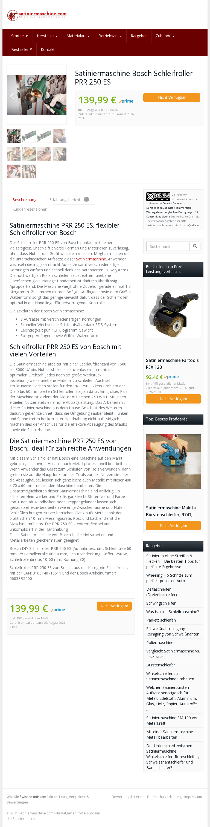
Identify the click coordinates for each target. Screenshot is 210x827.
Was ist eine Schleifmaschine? (172, 611)
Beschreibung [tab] (24, 199)
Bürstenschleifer (160, 665)
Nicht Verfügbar (172, 97)
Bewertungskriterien (128, 796)
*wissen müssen (32, 796)
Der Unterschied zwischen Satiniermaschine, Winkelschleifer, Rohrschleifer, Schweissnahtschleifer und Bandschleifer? (172, 756)
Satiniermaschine (91, 259)
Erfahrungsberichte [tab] (68, 199)
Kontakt (48, 49)
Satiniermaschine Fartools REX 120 (172, 364)
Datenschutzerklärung (164, 796)
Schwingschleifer (161, 603)
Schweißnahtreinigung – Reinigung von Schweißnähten (172, 631)
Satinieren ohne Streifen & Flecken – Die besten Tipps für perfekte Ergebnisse (173, 561)
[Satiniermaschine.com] (37, 14)
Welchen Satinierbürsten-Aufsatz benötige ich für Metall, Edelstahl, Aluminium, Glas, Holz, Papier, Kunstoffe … (171, 698)
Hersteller (46, 35)
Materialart (76, 35)
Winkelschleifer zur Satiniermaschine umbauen (170, 676)
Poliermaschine (159, 642)
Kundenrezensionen (29, 209)
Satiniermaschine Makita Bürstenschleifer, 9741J (171, 511)
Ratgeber (139, 35)
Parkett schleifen (161, 620)
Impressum (193, 796)
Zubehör (164, 35)
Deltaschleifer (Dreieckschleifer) (161, 592)
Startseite (19, 35)
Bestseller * (21, 49)
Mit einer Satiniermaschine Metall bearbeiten (169, 734)
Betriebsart (108, 35)
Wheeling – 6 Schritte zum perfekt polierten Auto (169, 578)
